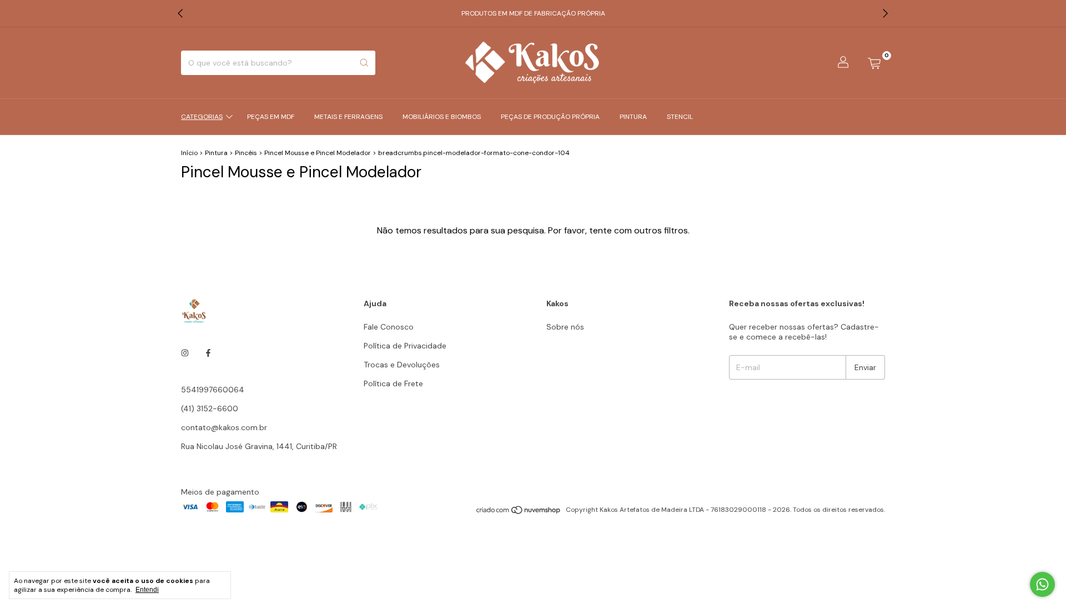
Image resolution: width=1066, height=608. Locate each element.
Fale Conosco (389, 327)
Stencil (680, 116)
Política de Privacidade (405, 346)
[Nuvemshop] (519, 512)
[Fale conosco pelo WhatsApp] (1042, 584)
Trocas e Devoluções (402, 365)
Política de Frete (393, 383)
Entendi (147, 590)
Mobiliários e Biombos (442, 116)
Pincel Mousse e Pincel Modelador (317, 152)
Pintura (633, 116)
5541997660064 (212, 390)
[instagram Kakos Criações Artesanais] (185, 353)
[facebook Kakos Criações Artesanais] (208, 353)
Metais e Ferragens (348, 116)
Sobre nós (565, 327)
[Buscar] (364, 63)
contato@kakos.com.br (224, 427)
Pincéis (246, 152)
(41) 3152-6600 (209, 408)
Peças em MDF (270, 116)
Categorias (202, 116)
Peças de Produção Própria (550, 116)
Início (189, 152)
